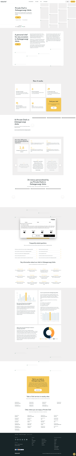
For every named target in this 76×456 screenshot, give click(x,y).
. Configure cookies (59, 453)
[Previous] (32, 125)
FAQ (32, 443)
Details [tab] (38, 222)
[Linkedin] (22, 439)
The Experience (31, 1)
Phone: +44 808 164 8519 (19, 444)
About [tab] (50, 222)
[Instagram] (18, 439)
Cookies (43, 443)
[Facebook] (16, 439)
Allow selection (38, 235)
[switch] (33, 232)
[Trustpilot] (20, 26)
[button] (32, 125)
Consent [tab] (26, 222)
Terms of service (44, 440)
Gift (40, 1)
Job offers (33, 442)
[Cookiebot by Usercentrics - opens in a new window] (51, 219)
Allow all (49, 235)
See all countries (56, 449)
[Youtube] (27, 439)
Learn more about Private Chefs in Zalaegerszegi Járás (22, 129)
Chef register (45, 1)
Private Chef (43, 439)
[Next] (60, 165)
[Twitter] (20, 439)
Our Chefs (36, 1)
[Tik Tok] (24, 439)
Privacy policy (44, 442)
